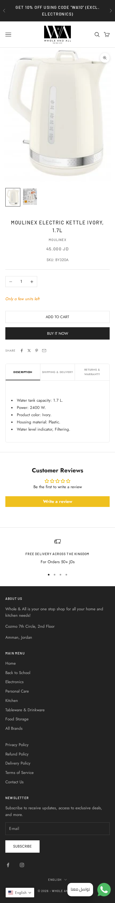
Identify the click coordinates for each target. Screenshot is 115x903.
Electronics (14, 682)
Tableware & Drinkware (25, 710)
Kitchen (11, 700)
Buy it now (57, 333)
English (55, 879)
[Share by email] (44, 350)
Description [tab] (22, 372)
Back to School (17, 673)
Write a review (57, 501)
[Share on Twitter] (29, 350)
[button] (20, 892)
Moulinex (57, 240)
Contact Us (14, 782)
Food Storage (17, 719)
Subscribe (22, 846)
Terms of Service (19, 773)
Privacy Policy (17, 745)
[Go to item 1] (12, 197)
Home (10, 663)
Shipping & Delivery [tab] (57, 372)
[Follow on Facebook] (8, 865)
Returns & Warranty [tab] (92, 372)
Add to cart (57, 316)
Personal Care (17, 691)
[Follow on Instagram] (22, 865)
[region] (57, 551)
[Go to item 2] (29, 197)
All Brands (13, 728)
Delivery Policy (17, 763)
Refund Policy (17, 754)
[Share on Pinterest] (36, 350)
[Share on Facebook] (22, 350)
